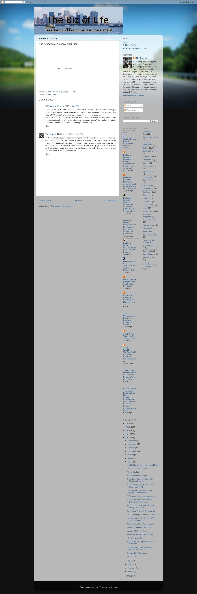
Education (146, 160)
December (132, 441)
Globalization (147, 186)
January (131, 572)
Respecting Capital (127, 323)
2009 (128, 576)
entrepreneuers (149, 166)
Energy (145, 163)
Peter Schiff (147, 232)
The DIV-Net (128, 334)
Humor (145, 195)
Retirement (147, 251)
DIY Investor (51, 106)
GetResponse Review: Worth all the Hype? (129, 377)
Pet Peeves (147, 228)
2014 (128, 424)
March (131, 564)
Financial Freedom (127, 297)
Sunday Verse (148, 257)
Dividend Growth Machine (127, 180)
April (130, 561)
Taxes (145, 263)
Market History (148, 211)
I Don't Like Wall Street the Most (140, 534)
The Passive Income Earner (129, 372)
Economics (147, 157)
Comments (131, 110)
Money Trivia (132, 556)
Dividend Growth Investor (127, 157)
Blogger (113, 587)
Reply (47, 126)
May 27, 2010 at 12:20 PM (71, 134)
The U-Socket (133, 472)
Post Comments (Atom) (60, 206)
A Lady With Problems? (128, 285)
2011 (128, 434)
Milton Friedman (149, 220)
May (130, 462)
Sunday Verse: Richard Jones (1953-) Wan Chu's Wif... (139, 491)
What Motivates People (137, 476)
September (133, 451)
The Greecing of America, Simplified (142, 515)
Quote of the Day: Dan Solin (139, 527)
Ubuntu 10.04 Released (137, 553)
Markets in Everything (146, 215)
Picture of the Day (150, 235)
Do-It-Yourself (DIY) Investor (129, 281)
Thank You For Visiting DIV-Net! (129, 337)
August (131, 455)
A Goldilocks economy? (128, 144)
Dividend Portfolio (130, 45)
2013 (128, 427)
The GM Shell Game (136, 538)
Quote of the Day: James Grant (140, 524)
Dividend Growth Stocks (127, 200)
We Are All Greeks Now (137, 531)
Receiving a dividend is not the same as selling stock (129, 164)
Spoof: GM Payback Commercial (141, 511)
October (131, 448)
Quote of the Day (149, 246)
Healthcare (147, 192)
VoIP (144, 269)
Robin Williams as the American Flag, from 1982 (140, 486)
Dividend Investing (150, 151)
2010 (128, 438)
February (132, 568)
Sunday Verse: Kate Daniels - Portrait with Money (139, 548)
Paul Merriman (148, 225)
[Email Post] (74, 92)
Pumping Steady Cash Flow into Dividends (129, 249)
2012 (128, 431)
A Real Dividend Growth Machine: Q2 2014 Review (129, 186)
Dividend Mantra (127, 222)
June (130, 458)
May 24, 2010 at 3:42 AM (68, 106)
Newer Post (45, 200)
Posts (128, 106)
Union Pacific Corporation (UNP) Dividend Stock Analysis (129, 207)
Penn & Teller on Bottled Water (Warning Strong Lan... (140, 501)
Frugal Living (147, 177)
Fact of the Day (148, 172)
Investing (146, 198)
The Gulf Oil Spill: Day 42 (137, 468)
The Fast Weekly (127, 349)
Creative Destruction (147, 144)
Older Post (110, 200)
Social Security (148, 254)
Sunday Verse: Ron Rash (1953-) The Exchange (141, 519)
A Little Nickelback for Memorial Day (142, 465)
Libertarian (147, 202)
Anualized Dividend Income (134, 48)
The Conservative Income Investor (129, 317)
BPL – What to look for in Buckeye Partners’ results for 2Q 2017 (129, 406)
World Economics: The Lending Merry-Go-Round (140, 506)
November (132, 444)
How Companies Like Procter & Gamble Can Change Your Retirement (129, 229)
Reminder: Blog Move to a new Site (129, 302)
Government (51, 94)
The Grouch (50, 134)
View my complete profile (133, 95)
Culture (145, 148)
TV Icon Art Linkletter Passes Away (142, 496)
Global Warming (149, 180)
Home (78, 200)
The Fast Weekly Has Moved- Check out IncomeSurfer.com (130, 356)
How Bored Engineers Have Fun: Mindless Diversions (141, 480)
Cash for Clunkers (150, 137)
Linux (144, 208)
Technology (147, 266)
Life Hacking (147, 205)
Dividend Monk (127, 244)
